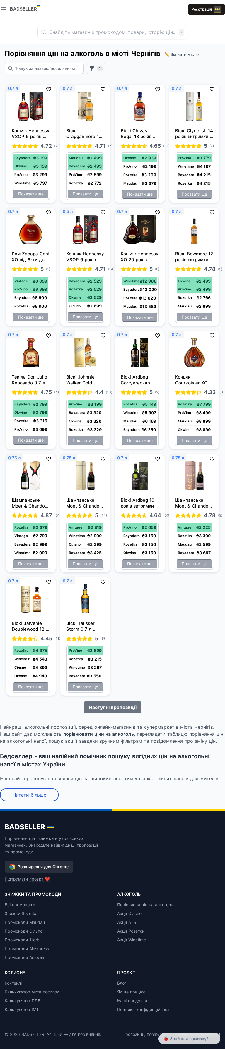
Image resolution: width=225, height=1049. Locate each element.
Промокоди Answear (25, 957)
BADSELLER (25, 827)
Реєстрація (206, 9)
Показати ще (31, 193)
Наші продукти (132, 1000)
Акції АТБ (126, 922)
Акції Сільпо (129, 913)
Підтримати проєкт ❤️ (27, 878)
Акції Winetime (131, 939)
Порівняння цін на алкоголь (145, 904)
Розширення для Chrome (43, 866)
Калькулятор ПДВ (22, 1000)
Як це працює (131, 991)
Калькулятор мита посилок (32, 991)
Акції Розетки (130, 930)
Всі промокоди (20, 904)
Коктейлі (13, 983)
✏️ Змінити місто (181, 54)
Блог (121, 983)
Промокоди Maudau (25, 922)
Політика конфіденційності (143, 1009)
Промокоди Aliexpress (27, 948)
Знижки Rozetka (21, 913)
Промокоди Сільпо (23, 930)
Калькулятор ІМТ (22, 1009)
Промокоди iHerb (22, 939)
